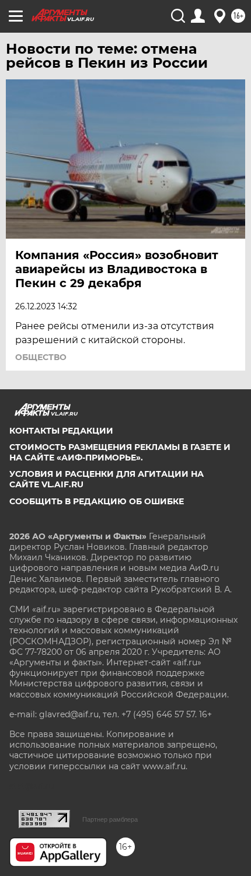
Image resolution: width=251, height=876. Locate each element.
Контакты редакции (61, 430)
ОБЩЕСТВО (41, 357)
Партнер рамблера (110, 819)
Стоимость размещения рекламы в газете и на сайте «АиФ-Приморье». (120, 452)
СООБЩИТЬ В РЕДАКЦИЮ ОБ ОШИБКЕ (96, 501)
